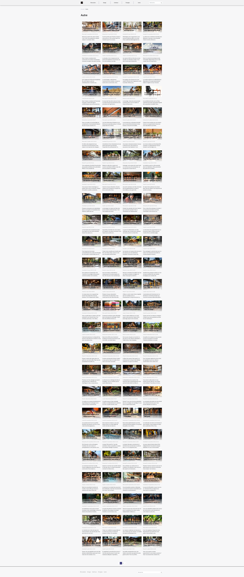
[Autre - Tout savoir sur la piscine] (111, 477)
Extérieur (116, 2)
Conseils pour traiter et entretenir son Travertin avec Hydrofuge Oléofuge (92, 267)
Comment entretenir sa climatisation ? (132, 201)
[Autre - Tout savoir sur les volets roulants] (132, 284)
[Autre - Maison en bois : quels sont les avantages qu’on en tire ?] (132, 327)
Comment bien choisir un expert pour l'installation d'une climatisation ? (112, 138)
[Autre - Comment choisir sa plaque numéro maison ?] (111, 327)
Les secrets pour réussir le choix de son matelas (91, 544)
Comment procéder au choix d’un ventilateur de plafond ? (132, 52)
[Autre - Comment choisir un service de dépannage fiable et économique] (111, 27)
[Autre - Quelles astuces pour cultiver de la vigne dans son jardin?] (152, 520)
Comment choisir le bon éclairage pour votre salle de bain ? (132, 438)
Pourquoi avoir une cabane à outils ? (90, 244)
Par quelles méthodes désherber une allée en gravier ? (112, 459)
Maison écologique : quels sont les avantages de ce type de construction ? (112, 181)
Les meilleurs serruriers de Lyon (152, 415)
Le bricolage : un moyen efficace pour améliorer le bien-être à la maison (132, 94)
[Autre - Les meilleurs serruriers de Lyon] (152, 413)
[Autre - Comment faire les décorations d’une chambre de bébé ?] (132, 262)
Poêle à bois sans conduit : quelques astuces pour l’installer (91, 373)
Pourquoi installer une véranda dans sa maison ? (112, 52)
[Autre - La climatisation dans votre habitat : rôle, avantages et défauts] (91, 220)
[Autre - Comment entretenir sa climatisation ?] (132, 198)
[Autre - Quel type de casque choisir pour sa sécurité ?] (111, 520)
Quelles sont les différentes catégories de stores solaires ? (152, 137)
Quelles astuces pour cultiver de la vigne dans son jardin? (151, 524)
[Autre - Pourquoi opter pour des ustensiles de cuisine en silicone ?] (111, 370)
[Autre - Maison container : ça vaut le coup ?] (152, 305)
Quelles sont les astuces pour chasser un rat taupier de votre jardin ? (153, 330)
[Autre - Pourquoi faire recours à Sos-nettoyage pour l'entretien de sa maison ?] (111, 220)
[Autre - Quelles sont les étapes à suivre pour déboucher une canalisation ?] (91, 155)
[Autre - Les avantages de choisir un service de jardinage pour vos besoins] (91, 177)
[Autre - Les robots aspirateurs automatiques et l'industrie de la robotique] (91, 112)
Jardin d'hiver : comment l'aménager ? (91, 308)
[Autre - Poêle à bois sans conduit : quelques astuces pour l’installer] (91, 370)
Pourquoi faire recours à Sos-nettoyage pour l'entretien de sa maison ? (112, 224)
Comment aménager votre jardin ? (131, 544)
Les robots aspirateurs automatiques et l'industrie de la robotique (91, 117)
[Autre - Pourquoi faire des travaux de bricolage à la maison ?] (111, 198)
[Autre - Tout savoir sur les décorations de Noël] (91, 477)
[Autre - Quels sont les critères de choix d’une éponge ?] (111, 305)
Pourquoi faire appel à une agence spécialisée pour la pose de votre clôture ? (152, 31)
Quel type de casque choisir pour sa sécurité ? (112, 524)
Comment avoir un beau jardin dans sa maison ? (112, 394)
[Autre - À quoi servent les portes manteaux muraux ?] (132, 177)
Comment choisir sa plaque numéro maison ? (112, 330)
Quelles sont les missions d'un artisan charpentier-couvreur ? (91, 52)
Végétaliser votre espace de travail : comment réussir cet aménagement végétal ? (133, 160)
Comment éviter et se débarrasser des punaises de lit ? (91, 416)
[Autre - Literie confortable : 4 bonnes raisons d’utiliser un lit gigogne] (152, 198)
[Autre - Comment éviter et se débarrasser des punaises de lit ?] (91, 413)
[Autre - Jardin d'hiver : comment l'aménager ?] (91, 305)
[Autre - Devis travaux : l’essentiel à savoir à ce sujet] (152, 498)
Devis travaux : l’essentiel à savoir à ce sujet (152, 502)
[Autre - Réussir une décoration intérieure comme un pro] (152, 370)
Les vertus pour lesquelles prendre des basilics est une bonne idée (152, 353)
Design (104, 2)
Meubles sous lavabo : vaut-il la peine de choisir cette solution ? (112, 245)
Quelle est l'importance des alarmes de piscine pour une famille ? (91, 330)
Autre (139, 2)
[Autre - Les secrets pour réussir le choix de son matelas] (91, 541)
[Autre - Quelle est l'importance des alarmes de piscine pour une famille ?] (91, 327)
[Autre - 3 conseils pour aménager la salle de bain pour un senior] (152, 241)
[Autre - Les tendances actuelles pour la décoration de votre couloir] (111, 112)
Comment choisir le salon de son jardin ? (111, 501)
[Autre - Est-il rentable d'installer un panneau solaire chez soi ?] (152, 262)
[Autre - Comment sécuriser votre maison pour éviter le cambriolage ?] (91, 498)
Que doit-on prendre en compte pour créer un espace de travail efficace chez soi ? (132, 482)
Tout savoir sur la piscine (110, 480)
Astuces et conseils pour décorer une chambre (91, 523)
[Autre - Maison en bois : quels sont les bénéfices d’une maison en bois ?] (111, 262)
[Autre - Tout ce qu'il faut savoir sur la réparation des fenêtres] (152, 155)
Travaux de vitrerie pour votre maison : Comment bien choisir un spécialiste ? (132, 503)
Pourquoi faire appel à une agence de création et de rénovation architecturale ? (152, 546)
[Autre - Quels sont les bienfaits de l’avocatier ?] (111, 348)
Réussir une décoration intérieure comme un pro (152, 373)
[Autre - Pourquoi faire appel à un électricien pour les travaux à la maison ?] (111, 284)
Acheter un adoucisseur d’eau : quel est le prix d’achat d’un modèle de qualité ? (152, 181)
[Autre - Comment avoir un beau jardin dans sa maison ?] (111, 391)
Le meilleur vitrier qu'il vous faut (132, 415)
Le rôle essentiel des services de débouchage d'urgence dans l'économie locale (153, 74)
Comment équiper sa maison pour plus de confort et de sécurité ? (132, 137)
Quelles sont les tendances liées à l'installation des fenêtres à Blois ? (89, 203)
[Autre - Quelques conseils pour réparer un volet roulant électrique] (91, 134)
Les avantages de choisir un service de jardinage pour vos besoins (92, 180)
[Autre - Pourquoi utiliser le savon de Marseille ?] (152, 477)
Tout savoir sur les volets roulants (130, 287)
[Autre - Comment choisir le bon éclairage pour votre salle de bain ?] (132, 434)
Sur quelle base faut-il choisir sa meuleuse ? (112, 544)
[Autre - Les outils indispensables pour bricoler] (132, 348)
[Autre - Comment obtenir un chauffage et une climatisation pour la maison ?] (111, 413)
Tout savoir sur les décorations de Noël (90, 480)
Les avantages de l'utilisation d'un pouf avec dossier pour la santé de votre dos (152, 95)
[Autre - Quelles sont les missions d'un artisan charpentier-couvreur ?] (91, 48)
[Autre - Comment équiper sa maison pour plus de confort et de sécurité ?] (132, 134)
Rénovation (93, 2)
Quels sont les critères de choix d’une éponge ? (112, 308)
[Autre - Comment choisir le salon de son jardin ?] (111, 498)
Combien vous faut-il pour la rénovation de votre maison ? (152, 459)
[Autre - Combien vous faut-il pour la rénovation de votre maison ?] (152, 456)
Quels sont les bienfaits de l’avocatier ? (112, 351)
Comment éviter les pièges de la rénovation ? (152, 223)
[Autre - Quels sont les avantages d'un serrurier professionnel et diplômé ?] (132, 112)
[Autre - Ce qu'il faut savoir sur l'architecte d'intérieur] (132, 456)
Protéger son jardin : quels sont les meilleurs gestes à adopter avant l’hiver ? (92, 396)
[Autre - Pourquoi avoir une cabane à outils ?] (91, 241)
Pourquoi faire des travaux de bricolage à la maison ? (112, 202)
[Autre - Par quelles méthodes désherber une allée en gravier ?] (111, 456)
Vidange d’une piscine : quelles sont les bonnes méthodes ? (112, 438)
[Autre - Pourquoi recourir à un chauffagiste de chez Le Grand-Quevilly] (132, 391)
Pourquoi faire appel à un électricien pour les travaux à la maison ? (112, 288)
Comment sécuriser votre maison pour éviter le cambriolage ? (91, 502)
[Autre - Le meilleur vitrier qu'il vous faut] (132, 413)
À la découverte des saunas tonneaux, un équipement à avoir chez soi (131, 224)
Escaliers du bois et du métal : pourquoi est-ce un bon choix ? (152, 116)
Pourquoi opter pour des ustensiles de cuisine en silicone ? (112, 373)
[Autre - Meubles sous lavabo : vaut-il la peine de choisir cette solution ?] (111, 241)
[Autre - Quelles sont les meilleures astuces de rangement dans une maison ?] (132, 69)
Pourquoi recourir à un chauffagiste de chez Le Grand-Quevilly (132, 395)
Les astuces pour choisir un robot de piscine (91, 437)
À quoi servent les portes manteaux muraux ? (130, 180)
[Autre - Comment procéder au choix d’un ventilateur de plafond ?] (132, 48)
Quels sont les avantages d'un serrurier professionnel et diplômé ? (132, 117)
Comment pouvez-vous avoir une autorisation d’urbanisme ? (132, 373)
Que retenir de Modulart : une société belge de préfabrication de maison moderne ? (133, 524)
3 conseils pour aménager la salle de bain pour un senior (151, 245)
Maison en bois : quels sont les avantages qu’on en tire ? (132, 330)
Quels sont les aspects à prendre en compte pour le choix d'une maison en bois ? (133, 310)
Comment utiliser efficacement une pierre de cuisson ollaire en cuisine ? (92, 31)
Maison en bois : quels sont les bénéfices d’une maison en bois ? (112, 266)
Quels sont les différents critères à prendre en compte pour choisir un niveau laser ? (92, 289)
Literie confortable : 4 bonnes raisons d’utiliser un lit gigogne (152, 202)
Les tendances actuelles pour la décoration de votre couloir (112, 116)
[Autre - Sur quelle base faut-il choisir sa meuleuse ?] (111, 541)
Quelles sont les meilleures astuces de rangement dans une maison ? (132, 74)
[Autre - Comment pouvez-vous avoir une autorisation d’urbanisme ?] (132, 370)
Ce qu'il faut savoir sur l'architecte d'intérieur (132, 458)
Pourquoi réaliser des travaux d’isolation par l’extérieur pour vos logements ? (91, 74)
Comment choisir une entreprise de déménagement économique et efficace (132, 31)
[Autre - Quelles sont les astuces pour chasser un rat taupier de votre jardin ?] (152, 327)
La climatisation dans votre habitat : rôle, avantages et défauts (91, 223)
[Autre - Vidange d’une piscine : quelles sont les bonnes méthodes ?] (111, 434)
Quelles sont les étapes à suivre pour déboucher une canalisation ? (91, 160)
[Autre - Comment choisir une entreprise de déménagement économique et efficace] (132, 27)
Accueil (82, 9)
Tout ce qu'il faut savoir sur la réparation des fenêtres (152, 159)
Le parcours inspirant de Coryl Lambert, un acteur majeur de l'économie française (92, 95)
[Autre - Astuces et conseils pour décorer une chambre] (91, 520)
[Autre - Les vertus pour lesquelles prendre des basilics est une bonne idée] (152, 348)
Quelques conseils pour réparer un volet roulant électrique (91, 137)
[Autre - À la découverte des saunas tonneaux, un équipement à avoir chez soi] (132, 220)
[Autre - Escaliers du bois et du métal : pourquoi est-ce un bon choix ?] (152, 112)
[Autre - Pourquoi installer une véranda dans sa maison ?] (111, 48)
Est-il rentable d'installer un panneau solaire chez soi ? (152, 266)
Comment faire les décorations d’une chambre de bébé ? (131, 266)
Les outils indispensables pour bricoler (131, 352)
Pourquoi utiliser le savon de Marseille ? (151, 480)
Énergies (128, 2)
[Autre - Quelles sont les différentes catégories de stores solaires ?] (152, 134)
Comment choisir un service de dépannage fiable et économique (111, 30)
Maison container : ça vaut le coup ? (152, 308)
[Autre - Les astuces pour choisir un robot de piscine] (91, 434)
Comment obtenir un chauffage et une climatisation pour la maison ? (111, 417)
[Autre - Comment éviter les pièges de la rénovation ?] (152, 220)
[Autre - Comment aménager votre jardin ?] (132, 541)
